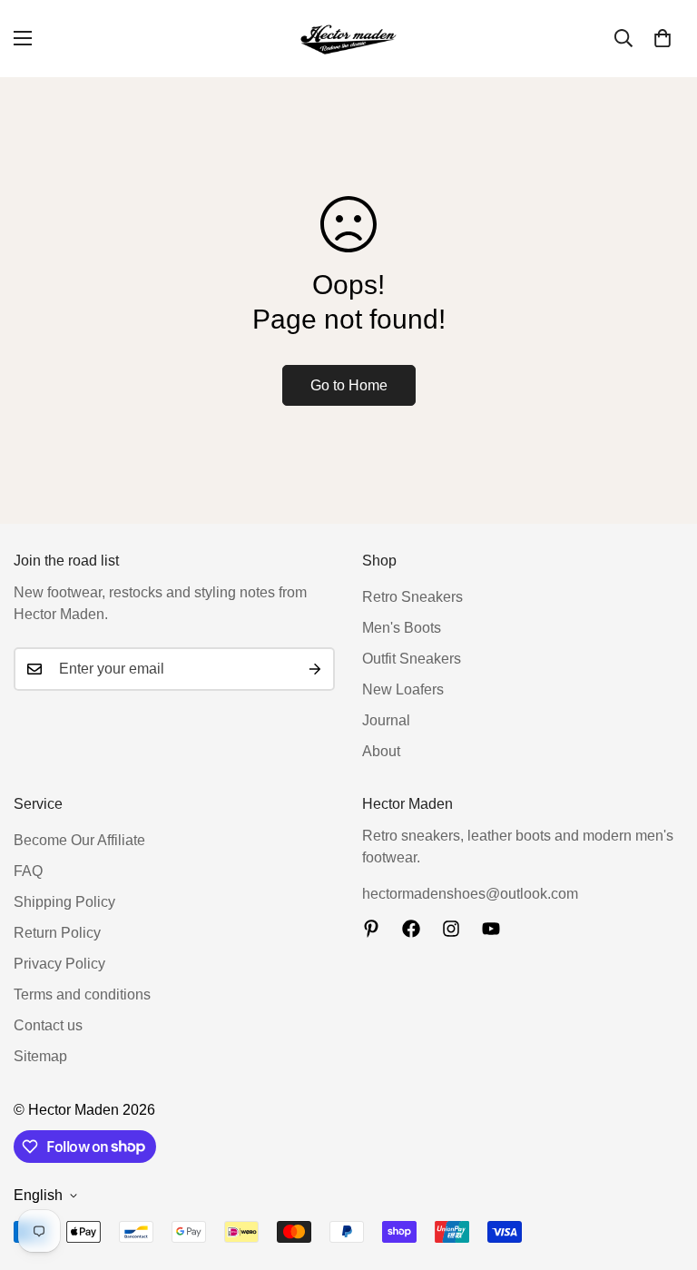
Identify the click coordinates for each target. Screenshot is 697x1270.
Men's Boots (401, 627)
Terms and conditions (82, 994)
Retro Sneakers (412, 597)
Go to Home (349, 385)
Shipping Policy (64, 902)
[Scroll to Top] (661, 1171)
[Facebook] (411, 929)
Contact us (48, 1025)
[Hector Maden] (348, 38)
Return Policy (57, 932)
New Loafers (403, 689)
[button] (662, 38)
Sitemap (40, 1056)
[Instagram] (451, 929)
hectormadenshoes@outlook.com (470, 893)
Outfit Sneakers (411, 658)
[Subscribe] (315, 669)
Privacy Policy (59, 963)
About (381, 751)
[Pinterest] (371, 929)
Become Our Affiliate (79, 840)
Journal (386, 720)
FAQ (28, 871)
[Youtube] (491, 929)
